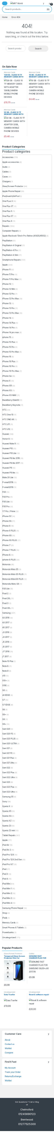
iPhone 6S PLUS (9, 540)
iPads (4, 918)
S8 (3, 709)
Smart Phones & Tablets (13, 927)
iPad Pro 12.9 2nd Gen (12, 859)
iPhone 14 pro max (10, 332)
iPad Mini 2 (7, 893)
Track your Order (12, 1072)
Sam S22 (6, 767)
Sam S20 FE (7, 733)
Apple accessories (10, 162)
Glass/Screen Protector (12, 186)
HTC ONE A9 (8, 419)
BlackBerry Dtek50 (10, 400)
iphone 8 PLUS (9, 559)
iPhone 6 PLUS (9, 530)
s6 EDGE (6, 695)
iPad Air (5, 845)
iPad (4, 869)
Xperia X (6, 806)
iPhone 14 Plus (8, 323)
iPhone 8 (6, 555)
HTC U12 (6, 429)
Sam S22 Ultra (8, 777)
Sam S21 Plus (8, 758)
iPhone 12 (6, 284)
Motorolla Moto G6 (10, 584)
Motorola (6, 564)
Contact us (9, 1044)
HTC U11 (6, 424)
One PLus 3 (7, 201)
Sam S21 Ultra (8, 763)
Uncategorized (9, 937)
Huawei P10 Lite (9, 453)
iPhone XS (7, 390)
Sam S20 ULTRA (9, 743)
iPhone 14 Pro (8, 327)
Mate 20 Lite (7, 477)
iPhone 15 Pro (8, 347)
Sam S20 (6, 729)
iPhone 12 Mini (8, 289)
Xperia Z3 (6, 825)
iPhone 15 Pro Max (10, 352)
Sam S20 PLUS (9, 738)
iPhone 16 (6, 356)
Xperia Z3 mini (8, 830)
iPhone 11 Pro (8, 274)
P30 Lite (6, 501)
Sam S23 (6, 782)
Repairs (5, 226)
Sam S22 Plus (8, 772)
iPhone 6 (6, 526)
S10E (4, 685)
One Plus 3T (7, 206)
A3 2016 (5, 617)
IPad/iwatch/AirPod (10, 196)
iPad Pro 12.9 (8, 854)
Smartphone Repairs (11, 260)
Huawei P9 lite (8, 472)
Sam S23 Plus (8, 787)
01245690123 (27, 1114)
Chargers (6, 181)
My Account (10, 1068)
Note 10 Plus (7, 661)
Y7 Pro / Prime (8, 511)
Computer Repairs (10, 231)
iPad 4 (5, 879)
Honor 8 (6, 439)
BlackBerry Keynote (11, 405)
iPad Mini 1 (6, 888)
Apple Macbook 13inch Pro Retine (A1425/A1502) (24, 236)
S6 (3, 690)
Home (4, 17)
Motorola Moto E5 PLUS (13, 574)
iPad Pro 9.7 (7, 864)
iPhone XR (7, 385)
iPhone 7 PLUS (9, 550)
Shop (4, 913)
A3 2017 (5, 622)
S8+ (4, 714)
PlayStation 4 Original (11, 245)
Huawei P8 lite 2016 (11, 458)
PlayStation (7, 240)
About (7, 1040)
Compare (9, 1052)
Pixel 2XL (6, 598)
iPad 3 (5, 874)
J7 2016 (5, 651)
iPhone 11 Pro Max (10, 279)
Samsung (6, 613)
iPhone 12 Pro (8, 294)
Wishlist (8, 1048)
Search (48, 9)
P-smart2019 (7, 487)
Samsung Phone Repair (12, 908)
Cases (5, 176)
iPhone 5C (7, 516)
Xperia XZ (6, 821)
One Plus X (7, 221)
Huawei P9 (7, 468)
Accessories (7, 157)
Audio (4, 167)
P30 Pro (6, 506)
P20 (4, 492)
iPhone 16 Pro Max (10, 371)
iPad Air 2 (6, 850)
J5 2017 (5, 646)
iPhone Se (7, 376)
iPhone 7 (6, 545)
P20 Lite (6, 588)
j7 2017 (5, 656)
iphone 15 (6, 337)
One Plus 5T (7, 216)
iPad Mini (6, 883)
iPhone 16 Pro (8, 366)
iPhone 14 (6, 318)
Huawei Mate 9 (9, 443)
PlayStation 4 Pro (10, 250)
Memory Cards (9, 72)
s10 (3, 675)
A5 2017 (5, 627)
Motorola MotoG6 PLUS (12, 579)
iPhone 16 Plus (8, 361)
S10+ (4, 680)
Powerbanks (8, 932)
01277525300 (27, 1124)
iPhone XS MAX (9, 395)
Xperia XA (6, 816)
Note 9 (5, 671)
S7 (3, 700)
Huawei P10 (7, 448)
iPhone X (6, 381)
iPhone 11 (6, 269)
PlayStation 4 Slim (10, 255)
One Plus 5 (7, 211)
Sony (4, 801)
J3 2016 (5, 632)
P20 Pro (6, 497)
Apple (5, 265)
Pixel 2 (5, 593)
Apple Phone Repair (11, 191)
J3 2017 (5, 637)
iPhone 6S (7, 535)
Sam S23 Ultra (8, 792)
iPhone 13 (6, 303)
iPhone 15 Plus (8, 342)
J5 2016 (5, 642)
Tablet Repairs (8, 835)
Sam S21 (6, 748)
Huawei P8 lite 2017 (11, 463)
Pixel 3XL (6, 608)
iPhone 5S (6, 521)
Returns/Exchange (13, 1076)
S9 (3, 719)
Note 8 (5, 666)
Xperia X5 (6, 811)
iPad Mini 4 (7, 903)
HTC (4, 410)
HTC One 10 (7, 414)
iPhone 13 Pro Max (10, 313)
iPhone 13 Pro (8, 308)
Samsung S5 (7, 796)
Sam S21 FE (7, 753)
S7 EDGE (6, 704)
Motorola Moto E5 (10, 569)
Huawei (5, 434)
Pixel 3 (5, 603)
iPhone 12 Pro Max (10, 298)
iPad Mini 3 (7, 898)
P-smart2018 (7, 482)
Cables (5, 171)
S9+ (4, 724)
